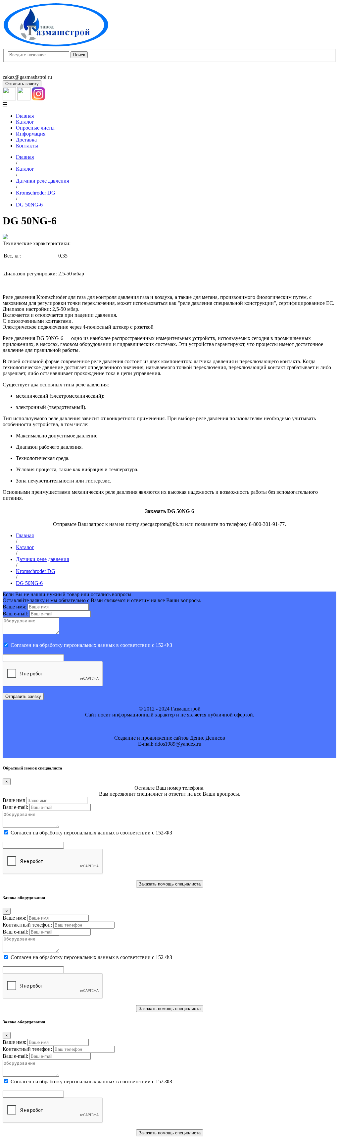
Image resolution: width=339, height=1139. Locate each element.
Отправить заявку (23, 696)
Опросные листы (35, 128)
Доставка (26, 139)
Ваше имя (14, 800)
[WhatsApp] (23, 98)
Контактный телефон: (27, 925)
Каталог (25, 122)
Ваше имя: (14, 606)
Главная (25, 116)
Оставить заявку (22, 83)
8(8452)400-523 (20, 71)
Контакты (27, 145)
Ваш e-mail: (15, 613)
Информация (30, 134)
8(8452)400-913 (20, 65)
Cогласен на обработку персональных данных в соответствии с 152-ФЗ (91, 645)
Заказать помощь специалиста (170, 884)
